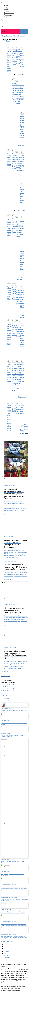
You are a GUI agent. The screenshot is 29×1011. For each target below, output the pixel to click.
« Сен (2, 695)
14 (1, 689)
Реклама (6, 957)
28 (1, 693)
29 (3, 693)
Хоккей (6, 5)
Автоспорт (7, 11)
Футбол (6, 7)
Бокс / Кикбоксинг (9, 13)
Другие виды (8, 15)
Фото (5, 953)
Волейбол (7, 9)
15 (3, 689)
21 (1, 691)
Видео (6, 955)
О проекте (7, 951)
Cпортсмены (8, 17)
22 (3, 691)
